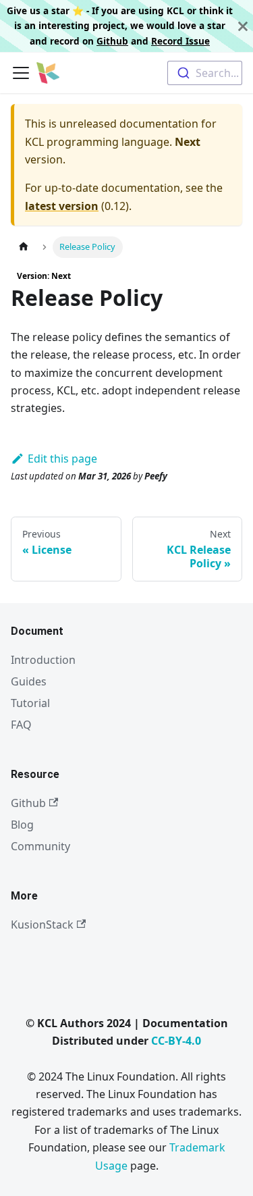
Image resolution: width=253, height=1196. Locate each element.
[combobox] (204, 73)
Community (40, 846)
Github (112, 40)
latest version (62, 206)
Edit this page (62, 458)
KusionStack (42, 924)
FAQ (21, 724)
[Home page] (23, 246)
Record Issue (180, 40)
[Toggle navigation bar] (21, 73)
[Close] (243, 26)
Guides (29, 681)
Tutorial (30, 703)
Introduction (43, 659)
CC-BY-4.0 (176, 1040)
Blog (22, 824)
